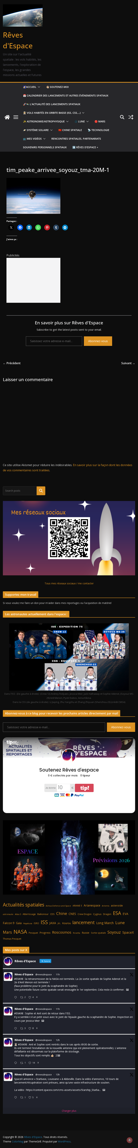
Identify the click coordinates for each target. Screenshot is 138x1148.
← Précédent (11, 363)
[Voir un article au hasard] (130, 117)
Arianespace (92, 905)
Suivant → (128, 363)
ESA (117, 913)
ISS (44, 922)
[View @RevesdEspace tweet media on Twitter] (127, 990)
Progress (45, 932)
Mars (7, 932)
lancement (83, 922)
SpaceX (128, 932)
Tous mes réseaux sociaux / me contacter (69, 583)
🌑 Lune (79, 121)
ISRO (36, 923)
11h (58, 974)
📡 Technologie (98, 130)
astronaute (8, 914)
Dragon (107, 914)
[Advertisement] (33, 280)
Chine (61, 913)
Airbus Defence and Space (58, 906)
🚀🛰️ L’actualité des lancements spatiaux (51, 104)
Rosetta (76, 932)
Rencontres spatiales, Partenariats (76, 138)
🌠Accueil (29, 87)
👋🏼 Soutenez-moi (57, 87)
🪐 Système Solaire (36, 130)
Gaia (19, 923)
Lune (120, 922)
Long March (105, 923)
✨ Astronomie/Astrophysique (44, 121)
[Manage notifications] (129, 1140)
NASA (20, 931)
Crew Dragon (84, 914)
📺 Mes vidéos (32, 138)
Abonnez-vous (98, 341)
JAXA (52, 923)
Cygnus (97, 914)
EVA (125, 914)
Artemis (105, 906)
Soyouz (114, 932)
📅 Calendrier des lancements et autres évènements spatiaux (65, 95)
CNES (72, 914)
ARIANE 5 (77, 905)
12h (58, 1040)
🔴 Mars (100, 121)
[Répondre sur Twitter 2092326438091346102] (16, 1063)
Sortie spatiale (98, 932)
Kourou (66, 923)
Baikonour (43, 914)
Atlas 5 (18, 914)
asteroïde (117, 905)
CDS (52, 914)
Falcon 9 (8, 923)
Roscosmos (61, 932)
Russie (85, 932)
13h (58, 1074)
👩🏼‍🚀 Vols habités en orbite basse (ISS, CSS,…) (51, 112)
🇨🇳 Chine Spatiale (70, 130)
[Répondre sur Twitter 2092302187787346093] (16, 1097)
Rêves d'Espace (24, 974)
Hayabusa (27, 923)
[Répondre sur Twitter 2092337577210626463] (16, 1028)
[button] (38, 86)
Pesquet (33, 932)
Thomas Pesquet (12, 938)
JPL (59, 923)
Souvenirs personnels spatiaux (45, 147)
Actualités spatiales (23, 904)
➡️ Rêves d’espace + (85, 147)
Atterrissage (29, 914)
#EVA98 (18, 979)
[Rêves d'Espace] (7, 117)
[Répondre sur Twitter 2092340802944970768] (16, 997)
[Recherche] (41, 490)
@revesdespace (43, 974)
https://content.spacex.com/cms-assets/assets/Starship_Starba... (63, 1090)
